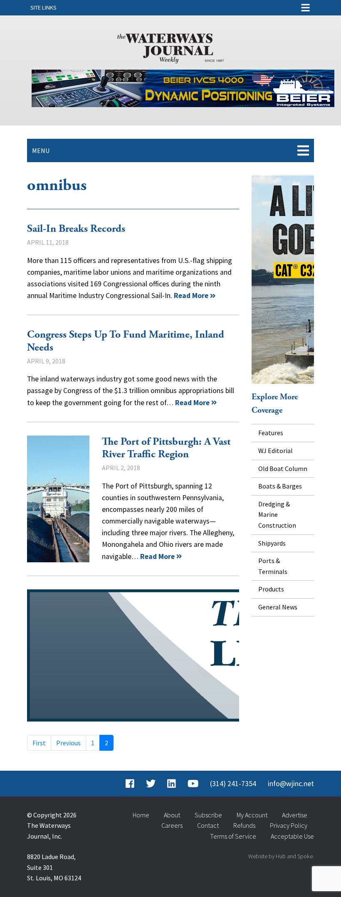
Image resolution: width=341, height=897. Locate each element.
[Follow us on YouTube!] (193, 783)
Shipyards (272, 543)
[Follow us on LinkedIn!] (171, 783)
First (39, 743)
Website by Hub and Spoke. (281, 856)
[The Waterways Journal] (170, 47)
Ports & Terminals (272, 566)
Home (141, 815)
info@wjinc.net (291, 783)
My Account (252, 815)
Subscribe (208, 815)
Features (270, 432)
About (172, 815)
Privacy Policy (288, 825)
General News (277, 607)
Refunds (244, 825)
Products (271, 589)
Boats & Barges (280, 486)
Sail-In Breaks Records (76, 229)
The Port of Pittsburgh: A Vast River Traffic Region (58, 499)
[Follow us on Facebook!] (130, 783)
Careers (172, 825)
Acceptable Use (292, 836)
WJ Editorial (275, 450)
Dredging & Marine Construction (277, 514)
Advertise (294, 815)
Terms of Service (233, 836)
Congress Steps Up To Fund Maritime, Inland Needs (125, 341)
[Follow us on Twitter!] (151, 783)
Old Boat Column (282, 468)
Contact (208, 825)
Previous (68, 743)
